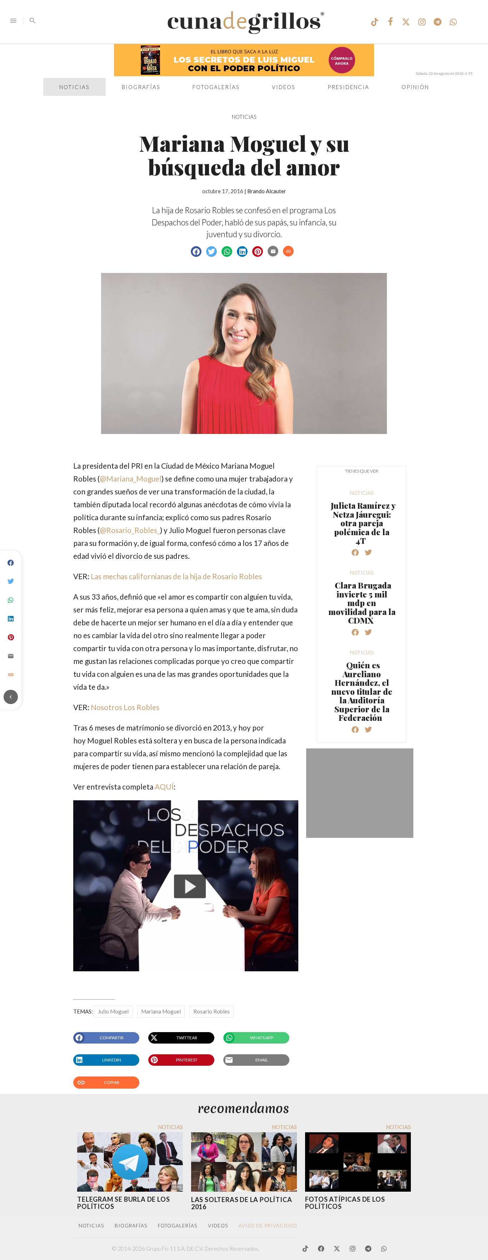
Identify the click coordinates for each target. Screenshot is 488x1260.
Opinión (415, 87)
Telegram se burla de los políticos (123, 1202)
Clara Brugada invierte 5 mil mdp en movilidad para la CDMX (361, 603)
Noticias (74, 87)
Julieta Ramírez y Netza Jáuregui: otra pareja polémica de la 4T (363, 523)
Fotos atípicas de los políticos (345, 1202)
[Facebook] (11, 563)
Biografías (141, 87)
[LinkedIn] (11, 619)
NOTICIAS (244, 116)
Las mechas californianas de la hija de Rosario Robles (176, 576)
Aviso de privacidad (268, 1226)
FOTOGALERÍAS (177, 1226)
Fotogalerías (216, 87)
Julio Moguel (113, 1011)
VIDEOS (218, 1226)
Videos (283, 87)
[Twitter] (11, 582)
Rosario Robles (211, 1011)
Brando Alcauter (266, 191)
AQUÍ (164, 786)
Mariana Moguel (161, 1011)
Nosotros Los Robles (125, 707)
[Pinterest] (11, 637)
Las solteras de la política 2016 (241, 1203)
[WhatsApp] (11, 600)
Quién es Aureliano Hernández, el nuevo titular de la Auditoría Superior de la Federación (361, 691)
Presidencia (348, 87)
